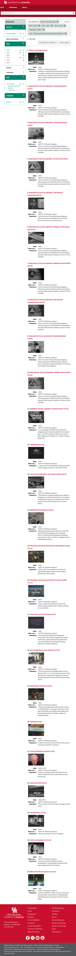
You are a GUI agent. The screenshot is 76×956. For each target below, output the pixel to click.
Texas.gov (56, 945)
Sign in (24, 7)
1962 (8, 55)
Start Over (67, 22)
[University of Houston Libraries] (14, 912)
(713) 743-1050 (9, 927)
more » (8, 63)
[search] (73, 13)
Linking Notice (59, 947)
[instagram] (38, 938)
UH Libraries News (58, 908)
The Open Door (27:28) (38, 812)
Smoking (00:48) (36, 722)
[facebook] (28, 938)
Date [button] (8, 44)
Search (54, 917)
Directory (31, 917)
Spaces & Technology (59, 926)
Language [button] (9, 95)
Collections (13, 7)
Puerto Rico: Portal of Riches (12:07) (43, 614)
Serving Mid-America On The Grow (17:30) (45, 650)
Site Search (55, 911)
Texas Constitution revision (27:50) (42, 751)
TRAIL (21, 947)
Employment (32, 914)
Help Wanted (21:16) (37, 444)
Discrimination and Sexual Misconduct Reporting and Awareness (52, 951)
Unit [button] (7, 77)
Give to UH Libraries (34, 926)
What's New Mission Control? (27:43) (43, 872)
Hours (30, 911)
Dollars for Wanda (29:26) (38, 50)
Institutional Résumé (42, 949)
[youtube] (43, 938)
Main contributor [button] (12, 39)
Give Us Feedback (33, 920)
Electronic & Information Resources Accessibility (18, 951)
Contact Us (31, 923)
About (54, 929)
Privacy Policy (32, 908)
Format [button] (9, 27)
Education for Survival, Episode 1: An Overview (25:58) (48, 159)
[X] (33, 938)
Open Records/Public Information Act (24, 949)
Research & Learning (59, 923)
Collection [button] (10, 72)
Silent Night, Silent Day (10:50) (41, 686)
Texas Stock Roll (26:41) (38, 783)
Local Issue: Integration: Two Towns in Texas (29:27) (48, 474)
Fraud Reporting (29, 947)
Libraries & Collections (35, 929)
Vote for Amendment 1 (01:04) (40, 840)
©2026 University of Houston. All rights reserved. (18, 945)
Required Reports (55, 949)
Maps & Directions (34, 932)
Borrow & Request (58, 920)
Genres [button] (8, 68)
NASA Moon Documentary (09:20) (41, 510)
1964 (8, 60)
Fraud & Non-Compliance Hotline (44, 947)
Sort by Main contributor (47, 42)
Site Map (55, 914)
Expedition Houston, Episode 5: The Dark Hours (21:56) (49, 409)
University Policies (9, 954)
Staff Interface (56, 932)
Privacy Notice (8, 949)
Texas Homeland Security (11, 947)
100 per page (64, 42)
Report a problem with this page (42, 945)
